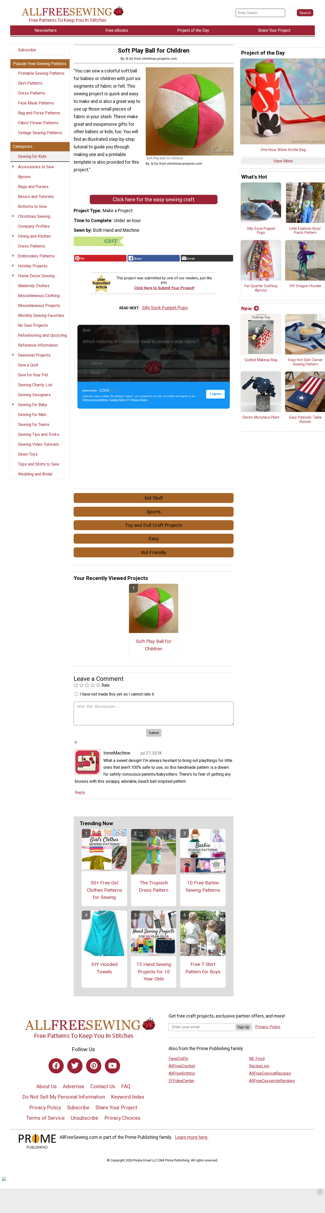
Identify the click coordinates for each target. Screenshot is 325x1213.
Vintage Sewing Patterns (40, 132)
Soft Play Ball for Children (153, 645)
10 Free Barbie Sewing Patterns (203, 886)
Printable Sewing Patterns (41, 73)
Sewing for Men (32, 414)
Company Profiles (34, 226)
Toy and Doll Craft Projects (153, 525)
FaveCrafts (178, 1058)
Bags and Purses (33, 186)
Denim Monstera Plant (261, 418)
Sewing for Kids (32, 156)
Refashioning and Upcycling (42, 335)
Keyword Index (127, 1097)
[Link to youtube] (112, 1065)
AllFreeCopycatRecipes (270, 1073)
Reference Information (38, 345)
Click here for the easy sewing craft (153, 199)
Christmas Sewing (34, 216)
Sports (154, 512)
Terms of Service (45, 1118)
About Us (46, 1086)
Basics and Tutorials (36, 196)
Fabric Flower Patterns (38, 122)
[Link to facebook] (56, 1065)
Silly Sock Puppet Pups (165, 307)
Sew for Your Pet (33, 375)
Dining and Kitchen (34, 236)
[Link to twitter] (75, 1065)
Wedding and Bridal (35, 474)
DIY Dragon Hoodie (305, 286)
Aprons (24, 176)
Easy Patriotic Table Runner (305, 420)
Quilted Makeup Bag (261, 360)
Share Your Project (116, 1107)
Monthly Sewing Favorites (41, 315)
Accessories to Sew (36, 166)
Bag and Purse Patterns (39, 113)
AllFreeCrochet (182, 1066)
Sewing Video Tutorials (38, 444)
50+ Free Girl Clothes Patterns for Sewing (104, 890)
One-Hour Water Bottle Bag (283, 150)
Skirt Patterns (30, 83)
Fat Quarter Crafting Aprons (261, 288)
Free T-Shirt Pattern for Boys (202, 968)
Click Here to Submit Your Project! (164, 288)
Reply (80, 792)
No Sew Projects (33, 325)
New (246, 308)
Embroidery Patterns (36, 256)
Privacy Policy (45, 1107)
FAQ (125, 1086)
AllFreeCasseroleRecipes (272, 1080)
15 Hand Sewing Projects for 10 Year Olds (153, 971)
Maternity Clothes (34, 285)
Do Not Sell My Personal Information (63, 1097)
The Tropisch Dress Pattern (153, 886)
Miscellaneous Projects (39, 305)
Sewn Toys (28, 454)
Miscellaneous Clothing (39, 295)
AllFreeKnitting (182, 1073)
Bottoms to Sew (32, 206)
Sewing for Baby (32, 404)
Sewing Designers (34, 394)
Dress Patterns (31, 93)
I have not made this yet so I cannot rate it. (117, 694)
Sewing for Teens (33, 424)
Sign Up (243, 1027)
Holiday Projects (32, 266)
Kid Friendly (153, 552)
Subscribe (27, 50)
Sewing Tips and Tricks (38, 434)
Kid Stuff (153, 498)
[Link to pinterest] (93, 1065)
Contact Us (102, 1086)
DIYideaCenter (181, 1080)
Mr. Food (257, 1058)
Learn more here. (191, 1137)
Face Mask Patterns (36, 103)
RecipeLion (259, 1066)
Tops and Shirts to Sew (38, 464)
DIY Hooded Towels (104, 968)
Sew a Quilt (28, 365)
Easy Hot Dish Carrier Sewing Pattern (305, 362)
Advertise (73, 1086)
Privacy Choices (122, 1118)
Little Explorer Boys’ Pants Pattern (305, 231)
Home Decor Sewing (36, 275)
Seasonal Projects (34, 355)
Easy (154, 539)
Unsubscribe (84, 1118)
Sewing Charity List (35, 384)
